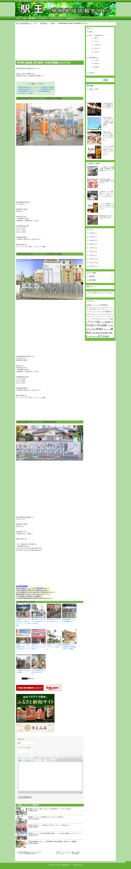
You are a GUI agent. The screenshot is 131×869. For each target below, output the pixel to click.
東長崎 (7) (96, 67)
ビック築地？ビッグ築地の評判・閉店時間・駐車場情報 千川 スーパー (106, 168)
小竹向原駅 (100, 325)
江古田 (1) (96, 60)
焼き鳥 (108, 329)
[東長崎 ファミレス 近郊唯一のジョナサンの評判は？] (21, 819)
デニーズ (97, 316)
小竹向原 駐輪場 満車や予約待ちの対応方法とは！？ (34, 598)
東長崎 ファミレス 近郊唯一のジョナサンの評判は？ (54, 647)
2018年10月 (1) (93, 240)
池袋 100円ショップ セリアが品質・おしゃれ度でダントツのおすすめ (108, 135)
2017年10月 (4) (93, 266)
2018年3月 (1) (93, 248)
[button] (22, 757)
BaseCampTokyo (89, 307)
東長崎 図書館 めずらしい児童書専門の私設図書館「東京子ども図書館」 (69, 647)
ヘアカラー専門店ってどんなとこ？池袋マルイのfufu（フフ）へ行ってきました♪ (108, 150)
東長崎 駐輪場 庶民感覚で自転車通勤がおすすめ (44, 62)
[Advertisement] (49, 41)
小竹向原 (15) (97, 45)
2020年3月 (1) (93, 233)
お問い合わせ (71, 18)
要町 (106, 333)
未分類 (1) (92, 72)
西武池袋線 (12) (93, 57)
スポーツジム (96, 314)
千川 (90, 322)
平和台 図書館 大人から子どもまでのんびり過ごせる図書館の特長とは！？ (30, 852)
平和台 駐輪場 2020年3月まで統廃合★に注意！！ (33, 590)
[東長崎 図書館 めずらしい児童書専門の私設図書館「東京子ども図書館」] (21, 843)
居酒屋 (93, 329)
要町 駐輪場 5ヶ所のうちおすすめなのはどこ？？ (33, 594)
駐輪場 (106, 336)
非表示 (42, 83)
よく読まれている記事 (25, 93)
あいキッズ (96, 307)
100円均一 (104, 305)
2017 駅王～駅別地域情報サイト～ (64, 865)
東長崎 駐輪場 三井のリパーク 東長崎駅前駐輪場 (33, 91)
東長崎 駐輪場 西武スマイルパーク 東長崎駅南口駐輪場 (35, 89)
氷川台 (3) (96, 48)
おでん (101, 307)
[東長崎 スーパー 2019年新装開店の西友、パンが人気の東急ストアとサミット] (21, 835)
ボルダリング (106, 319)
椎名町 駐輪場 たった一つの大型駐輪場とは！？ (32, 588)
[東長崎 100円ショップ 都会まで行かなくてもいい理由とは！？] (21, 827)
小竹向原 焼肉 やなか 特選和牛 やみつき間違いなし (108, 105)
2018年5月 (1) (93, 244)
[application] (50, 774)
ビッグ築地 (107, 316)
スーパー (105, 314)
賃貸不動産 (91, 336)
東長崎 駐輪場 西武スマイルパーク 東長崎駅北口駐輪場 (35, 87)
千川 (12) (96, 41)
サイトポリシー (43, 18)
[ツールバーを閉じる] (81, 760)
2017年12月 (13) (93, 259)
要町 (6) (96, 38)
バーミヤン (102, 316)
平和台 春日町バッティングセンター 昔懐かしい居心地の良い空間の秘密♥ (108, 121)
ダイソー (92, 316)
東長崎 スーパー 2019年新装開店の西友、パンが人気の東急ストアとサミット (23, 648)
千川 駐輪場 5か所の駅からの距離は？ (29, 596)
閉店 (96, 336)
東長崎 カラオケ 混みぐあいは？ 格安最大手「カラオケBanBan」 (38, 621)
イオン (107, 309)
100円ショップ (93, 305)
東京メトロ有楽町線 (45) (96, 35)
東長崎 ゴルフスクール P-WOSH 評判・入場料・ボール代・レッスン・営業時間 (23, 622)
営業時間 (102, 322)
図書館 (107, 322)
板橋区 (99, 329)
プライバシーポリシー (57, 18)
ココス (98, 311)
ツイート (89, 296)
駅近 (100, 336)
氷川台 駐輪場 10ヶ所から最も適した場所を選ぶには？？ (35, 592)
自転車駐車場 (98, 333)
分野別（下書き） (94, 89)
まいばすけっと (94, 309)
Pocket (32, 678)
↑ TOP (128, 861)
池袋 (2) (91, 32)
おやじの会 (105, 307)
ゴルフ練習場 (105, 311)
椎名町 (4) (96, 63)
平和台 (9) (96, 52)
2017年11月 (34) (93, 262)
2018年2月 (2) (93, 251)
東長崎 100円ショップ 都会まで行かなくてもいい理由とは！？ (38, 647)
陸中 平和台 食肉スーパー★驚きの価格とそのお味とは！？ (106, 181)
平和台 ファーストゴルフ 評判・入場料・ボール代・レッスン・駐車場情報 (67, 852)
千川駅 (96, 322)
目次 (24, 18)
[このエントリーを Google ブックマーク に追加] (29, 678)
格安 (105, 329)
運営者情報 (32, 18)
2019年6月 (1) (93, 237)
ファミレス (97, 319)
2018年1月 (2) (93, 255)
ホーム (18, 18)
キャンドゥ (92, 311)
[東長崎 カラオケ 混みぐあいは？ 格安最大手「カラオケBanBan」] (21, 811)
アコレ (103, 309)
